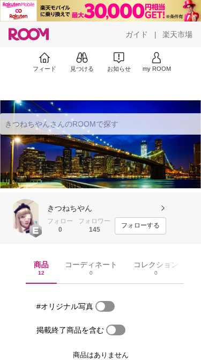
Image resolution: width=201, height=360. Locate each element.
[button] (26, 216)
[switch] (105, 306)
